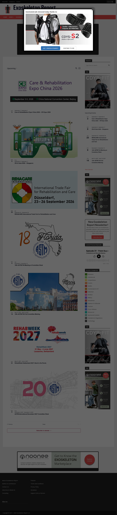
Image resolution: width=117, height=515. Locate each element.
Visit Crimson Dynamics (50, 48)
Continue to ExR (68, 48)
